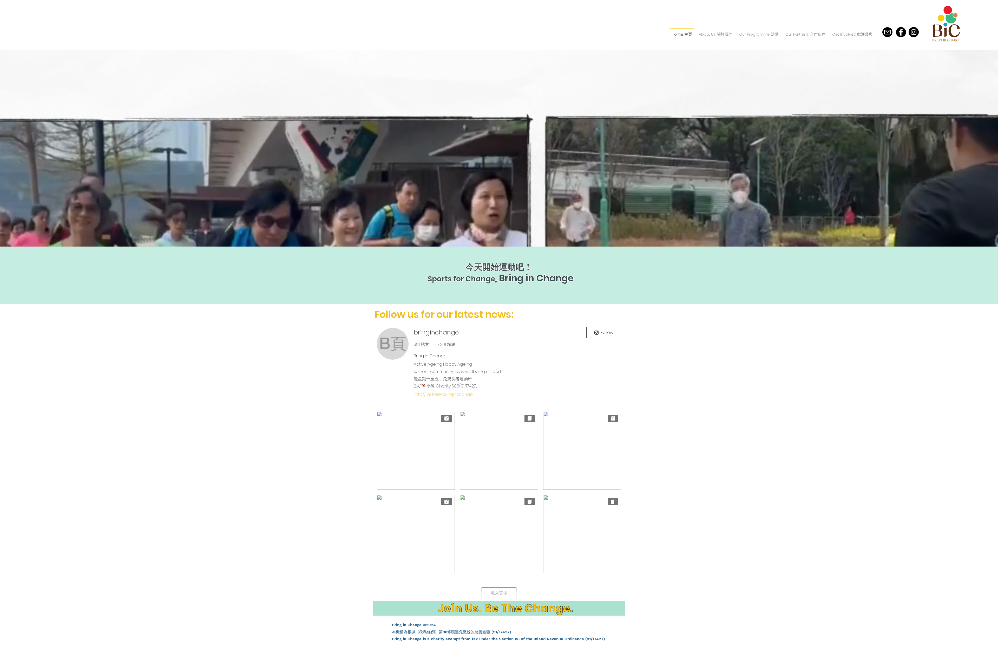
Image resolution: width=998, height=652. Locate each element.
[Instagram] (914, 32)
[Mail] (887, 32)
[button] (715, 32)
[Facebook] (901, 32)
